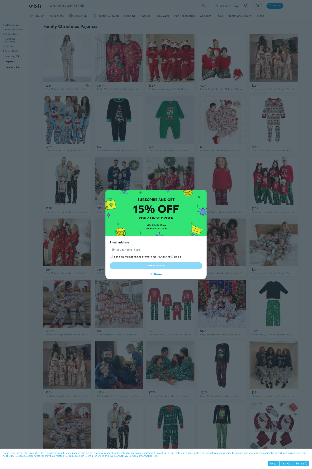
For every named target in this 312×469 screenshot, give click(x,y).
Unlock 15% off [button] (156, 265)
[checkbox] (111, 256)
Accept (274, 463)
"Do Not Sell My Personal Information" (131, 455)
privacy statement (145, 453)
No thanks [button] (156, 274)
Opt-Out (287, 463)
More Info (301, 463)
